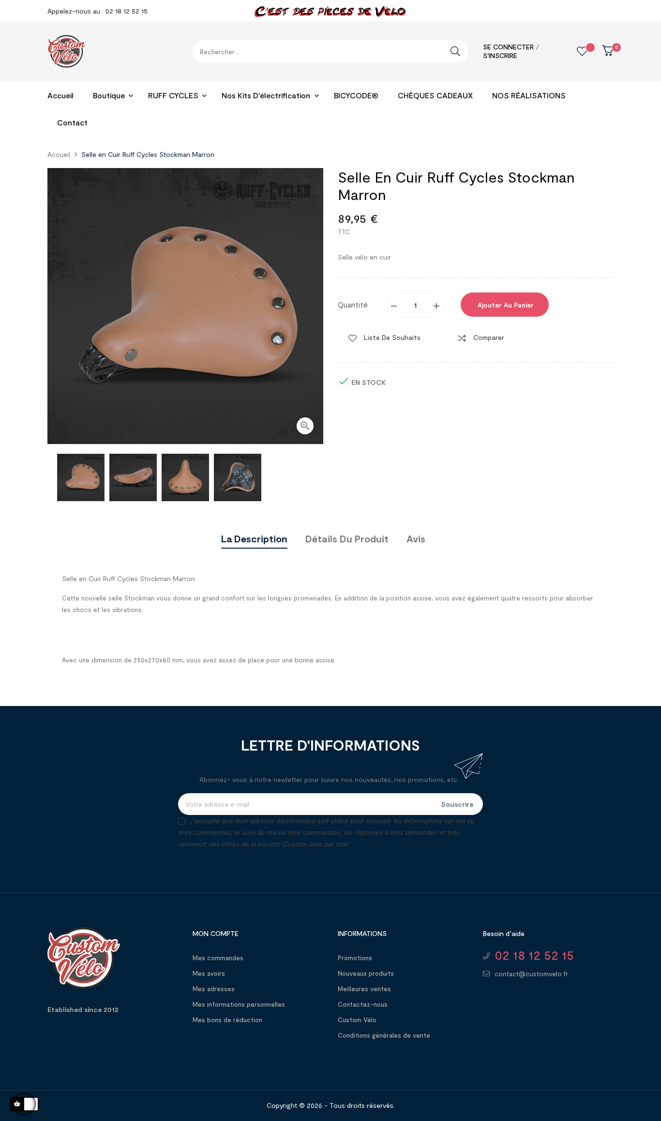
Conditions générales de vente (384, 1035)
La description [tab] (254, 538)
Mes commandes (218, 958)
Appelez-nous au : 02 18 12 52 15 (97, 11)
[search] (455, 51)
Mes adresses (214, 989)
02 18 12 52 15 (534, 955)
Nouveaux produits (366, 973)
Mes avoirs (209, 973)
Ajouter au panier (505, 305)
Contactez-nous (363, 1004)
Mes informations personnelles (239, 1004)
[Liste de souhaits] (574, 51)
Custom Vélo (357, 1020)
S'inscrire (500, 55)
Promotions (355, 958)
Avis (415, 538)
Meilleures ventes (364, 989)
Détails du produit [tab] (347, 538)
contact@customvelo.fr (531, 973)
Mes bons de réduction (227, 1020)
